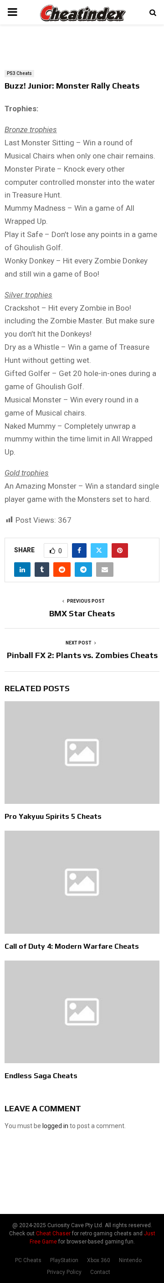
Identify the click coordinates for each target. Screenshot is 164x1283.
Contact (100, 1272)
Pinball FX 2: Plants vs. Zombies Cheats (82, 655)
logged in (55, 1125)
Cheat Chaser (53, 1233)
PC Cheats (28, 1260)
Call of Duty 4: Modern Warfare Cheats (72, 946)
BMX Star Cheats (82, 613)
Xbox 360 (98, 1260)
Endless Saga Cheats (41, 1075)
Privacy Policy (64, 1272)
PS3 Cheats (19, 73)
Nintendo (130, 1260)
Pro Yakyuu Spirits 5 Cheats (53, 816)
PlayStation (64, 1260)
